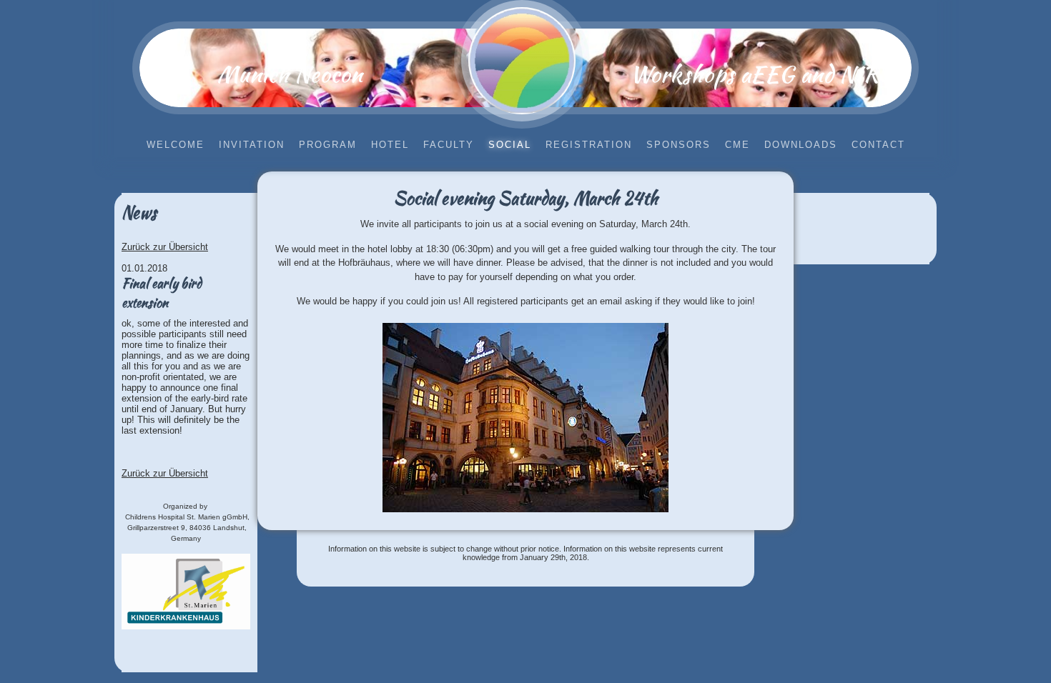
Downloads (800, 144)
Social (509, 144)
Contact (878, 144)
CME (737, 144)
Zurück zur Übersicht (165, 246)
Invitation (252, 144)
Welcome (175, 144)
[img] (522, 60)
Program (328, 144)
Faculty (448, 144)
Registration (589, 144)
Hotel (390, 144)
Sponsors (678, 144)
